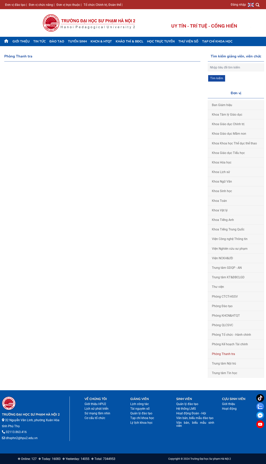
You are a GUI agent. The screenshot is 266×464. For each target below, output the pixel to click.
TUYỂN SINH (77, 41)
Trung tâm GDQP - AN (227, 268)
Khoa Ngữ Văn (222, 181)
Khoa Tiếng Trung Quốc (228, 229)
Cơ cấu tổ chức (95, 418)
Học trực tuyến (161, 41)
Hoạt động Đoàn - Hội (191, 413)
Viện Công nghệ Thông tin (230, 239)
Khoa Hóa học (221, 162)
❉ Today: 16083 (49, 459)
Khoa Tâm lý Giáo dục (227, 114)
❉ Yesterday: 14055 (75, 459)
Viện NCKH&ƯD (222, 258)
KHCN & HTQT (101, 41)
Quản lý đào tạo (141, 413)
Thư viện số (188, 41)
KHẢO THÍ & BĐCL (129, 41)
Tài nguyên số (140, 408)
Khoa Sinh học (222, 191)
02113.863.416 (16, 432)
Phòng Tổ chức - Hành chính (231, 335)
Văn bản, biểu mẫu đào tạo (194, 418)
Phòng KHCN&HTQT (226, 315)
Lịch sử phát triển (96, 408)
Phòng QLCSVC (222, 325)
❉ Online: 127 (27, 459)
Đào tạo (56, 41)
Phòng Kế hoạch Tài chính (230, 344)
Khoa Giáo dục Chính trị (228, 124)
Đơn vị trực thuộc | (69, 4)
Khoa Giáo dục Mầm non (229, 133)
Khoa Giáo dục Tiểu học (228, 153)
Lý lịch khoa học (141, 422)
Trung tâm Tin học (224, 373)
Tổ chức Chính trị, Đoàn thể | (103, 4)
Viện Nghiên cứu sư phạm (230, 248)
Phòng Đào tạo (222, 306)
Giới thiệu (21, 41)
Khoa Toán (219, 201)
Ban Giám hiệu (222, 105)
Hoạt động (229, 408)
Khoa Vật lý (220, 210)
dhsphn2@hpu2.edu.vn (22, 438)
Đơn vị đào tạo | (16, 4)
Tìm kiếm (216, 78)
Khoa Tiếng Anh (223, 220)
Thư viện (218, 287)
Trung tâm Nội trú (224, 363)
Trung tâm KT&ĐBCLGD (228, 277)
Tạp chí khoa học (217, 41)
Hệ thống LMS (186, 408)
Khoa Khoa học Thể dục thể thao (234, 143)
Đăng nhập (238, 4)
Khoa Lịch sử (221, 172)
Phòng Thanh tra (223, 354)
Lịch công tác (139, 404)
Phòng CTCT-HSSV (225, 296)
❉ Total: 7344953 (103, 459)
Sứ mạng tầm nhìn (97, 413)
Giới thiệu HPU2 (95, 404)
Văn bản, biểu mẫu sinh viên (195, 424)
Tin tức (39, 41)
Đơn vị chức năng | (42, 4)
